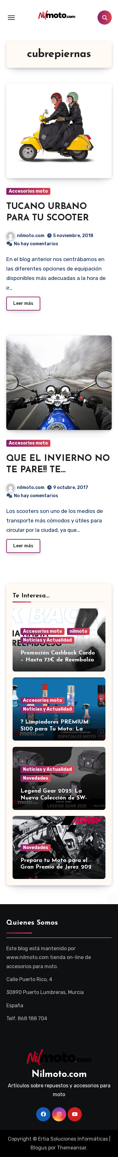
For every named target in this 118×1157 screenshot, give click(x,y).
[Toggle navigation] (11, 17)
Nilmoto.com (59, 1074)
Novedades (35, 778)
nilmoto (78, 631)
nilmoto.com (30, 235)
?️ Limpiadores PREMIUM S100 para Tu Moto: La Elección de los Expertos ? (55, 729)
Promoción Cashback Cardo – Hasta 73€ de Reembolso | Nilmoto (57, 660)
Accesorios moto (28, 191)
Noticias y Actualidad (47, 640)
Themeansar (71, 1148)
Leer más (23, 303)
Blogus (39, 1148)
